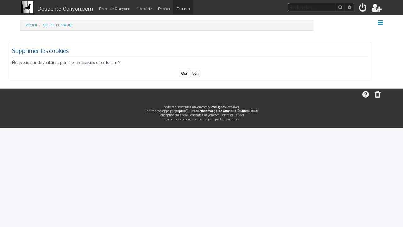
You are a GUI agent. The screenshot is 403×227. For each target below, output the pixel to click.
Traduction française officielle (213, 111)
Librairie (144, 8)
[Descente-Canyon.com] (27, 7)
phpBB (180, 111)
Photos (164, 8)
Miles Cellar (249, 111)
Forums (183, 8)
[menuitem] (363, 9)
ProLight (217, 107)
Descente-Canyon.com (65, 8)
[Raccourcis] (380, 22)
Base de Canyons (114, 8)
